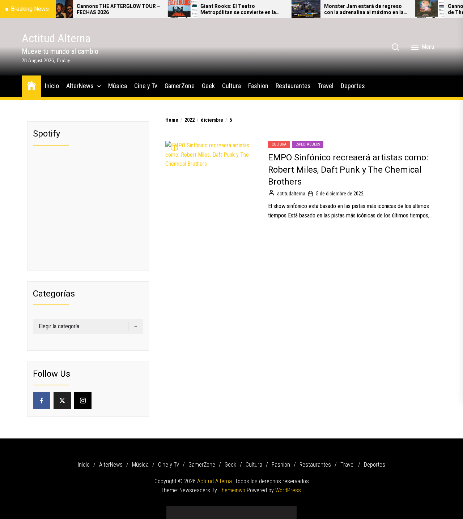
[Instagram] (83, 400)
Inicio (52, 86)
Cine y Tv (145, 86)
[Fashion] (253, 509)
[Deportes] (285, 509)
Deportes (353, 86)
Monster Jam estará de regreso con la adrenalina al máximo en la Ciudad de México (353, 10)
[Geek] (231, 509)
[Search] (395, 47)
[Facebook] (41, 400)
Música (117, 86)
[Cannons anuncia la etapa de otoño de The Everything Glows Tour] (419, 9)
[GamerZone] (220, 509)
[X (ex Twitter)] (62, 400)
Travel (326, 86)
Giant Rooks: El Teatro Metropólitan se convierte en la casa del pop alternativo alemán (228, 10)
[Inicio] (177, 509)
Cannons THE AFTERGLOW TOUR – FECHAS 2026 (108, 10)
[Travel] (274, 509)
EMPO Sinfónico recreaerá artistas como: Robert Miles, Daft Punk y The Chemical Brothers (348, 169)
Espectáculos (308, 144)
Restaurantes (293, 86)
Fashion (258, 86)
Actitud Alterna (56, 38)
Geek (208, 86)
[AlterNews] (188, 509)
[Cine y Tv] (209, 509)
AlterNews (80, 86)
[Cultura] (242, 509)
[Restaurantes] (264, 509)
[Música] (199, 509)
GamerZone (180, 86)
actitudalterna (291, 193)
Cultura (231, 86)
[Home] (31, 85)
